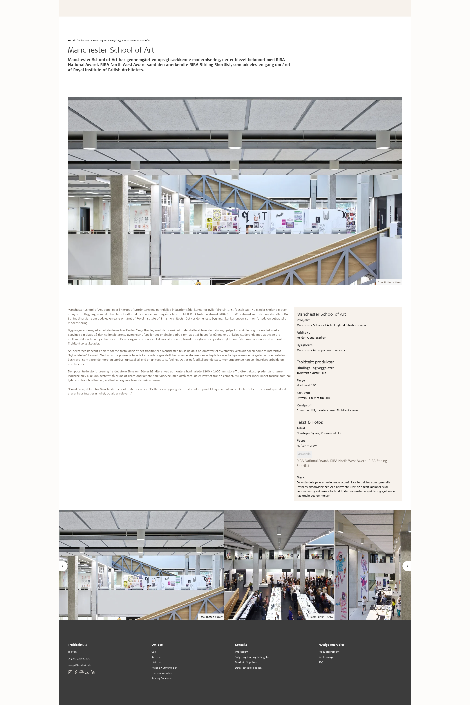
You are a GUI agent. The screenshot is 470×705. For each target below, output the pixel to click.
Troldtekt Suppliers (246, 662)
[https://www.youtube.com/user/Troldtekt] (87, 672)
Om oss (157, 644)
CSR (153, 651)
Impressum (241, 651)
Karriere (156, 657)
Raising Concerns (161, 678)
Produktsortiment (329, 651)
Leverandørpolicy (161, 673)
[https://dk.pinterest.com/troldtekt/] (81, 672)
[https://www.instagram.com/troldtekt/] (70, 672)
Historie (155, 662)
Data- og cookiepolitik (248, 667)
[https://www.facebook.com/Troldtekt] (76, 672)
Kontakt (241, 644)
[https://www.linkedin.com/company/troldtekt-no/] (93, 672)
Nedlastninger (327, 657)
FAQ (321, 662)
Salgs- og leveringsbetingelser (252, 657)
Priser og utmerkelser (164, 667)
